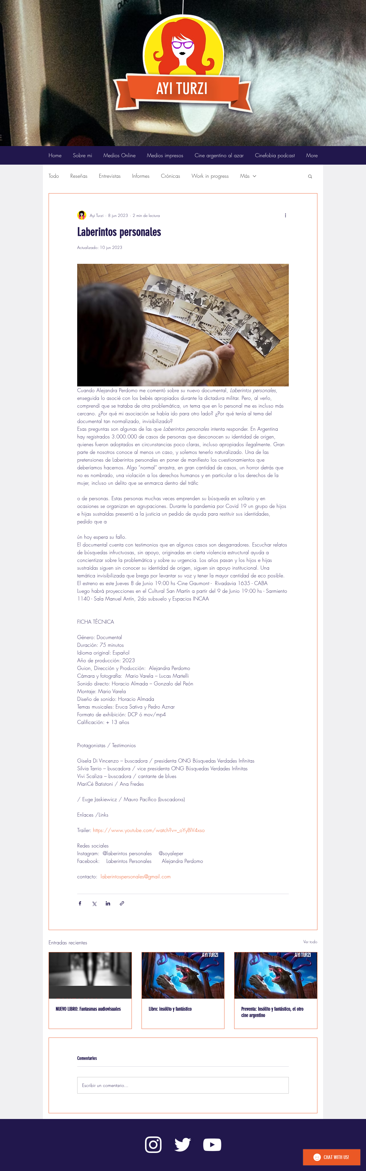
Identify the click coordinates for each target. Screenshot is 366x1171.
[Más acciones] (285, 215)
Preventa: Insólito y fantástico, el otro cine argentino (272, 1012)
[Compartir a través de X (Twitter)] (94, 903)
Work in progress (210, 175)
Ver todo (310, 941)
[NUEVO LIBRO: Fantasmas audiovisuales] (90, 975)
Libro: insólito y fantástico (170, 1009)
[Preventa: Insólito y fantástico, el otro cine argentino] (275, 975)
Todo (54, 175)
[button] (310, 176)
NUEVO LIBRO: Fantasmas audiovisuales (88, 1009)
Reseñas (78, 175)
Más (245, 175)
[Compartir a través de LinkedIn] (108, 903)
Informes (141, 175)
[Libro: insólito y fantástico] (183, 975)
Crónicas (170, 175)
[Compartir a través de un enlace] (122, 903)
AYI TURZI (182, 88)
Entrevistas (110, 175)
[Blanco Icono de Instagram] (153, 1145)
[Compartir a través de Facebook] (80, 903)
